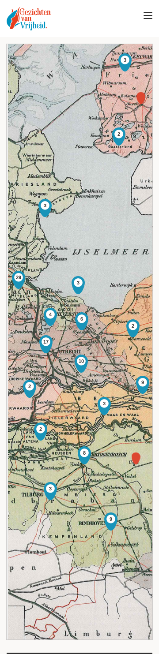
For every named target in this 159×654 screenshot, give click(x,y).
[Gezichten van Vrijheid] (29, 18)
